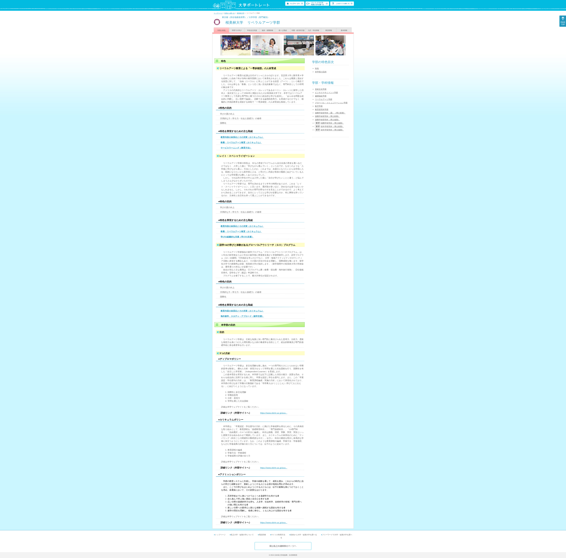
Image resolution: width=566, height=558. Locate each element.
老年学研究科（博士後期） (332, 130)
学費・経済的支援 (298, 30)
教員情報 (328, 30)
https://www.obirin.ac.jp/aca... (273, 413)
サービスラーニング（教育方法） (236, 148)
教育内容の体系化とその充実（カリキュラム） (242, 137)
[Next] (345, 45)
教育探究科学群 (321, 109)
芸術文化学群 (320, 89)
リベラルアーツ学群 (323, 99)
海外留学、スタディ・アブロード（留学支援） (242, 316)
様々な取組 (283, 30)
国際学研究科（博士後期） (332, 123)
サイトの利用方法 (278, 535)
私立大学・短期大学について (242, 535)
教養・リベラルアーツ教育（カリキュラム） (241, 142)
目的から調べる (229, 13)
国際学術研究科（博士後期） (327, 120)
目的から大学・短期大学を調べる (303, 535)
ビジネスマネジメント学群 (326, 92)
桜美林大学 (240, 13)
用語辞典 (262, 535)
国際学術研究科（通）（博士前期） (330, 113)
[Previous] (221, 45)
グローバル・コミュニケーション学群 (331, 103)
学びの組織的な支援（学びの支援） (237, 237)
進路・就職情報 (267, 30)
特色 (317, 68)
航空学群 (319, 106)
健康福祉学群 (320, 96)
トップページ (218, 13)
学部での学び (237, 30)
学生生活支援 (252, 30)
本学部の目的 (320, 72)
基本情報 (344, 30)
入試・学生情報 (313, 30)
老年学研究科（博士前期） (332, 126)
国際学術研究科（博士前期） (327, 116)
